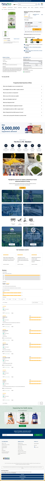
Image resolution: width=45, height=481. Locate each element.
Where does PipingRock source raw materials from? (13, 86)
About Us (35, 445)
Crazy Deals (4, 7)
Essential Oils (36, 7)
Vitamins (15, 7)
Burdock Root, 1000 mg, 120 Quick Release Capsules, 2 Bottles (33, 47)
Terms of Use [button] (20, 447)
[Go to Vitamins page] (10, 418)
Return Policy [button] (20, 446)
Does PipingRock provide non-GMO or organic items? (13, 109)
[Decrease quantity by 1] (26, 29)
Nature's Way (25, 14)
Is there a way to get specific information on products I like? (14, 115)
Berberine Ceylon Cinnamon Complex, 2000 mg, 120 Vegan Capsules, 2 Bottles (33, 51)
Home (2, 9)
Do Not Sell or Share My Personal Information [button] (5, 452)
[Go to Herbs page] (22, 418)
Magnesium (25, 7)
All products (5, 9)
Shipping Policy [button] (20, 443)
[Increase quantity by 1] (31, 29)
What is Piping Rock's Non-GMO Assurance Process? (13, 112)
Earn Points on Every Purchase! (33, 34)
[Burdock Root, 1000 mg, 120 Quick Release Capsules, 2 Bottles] (32, 41)
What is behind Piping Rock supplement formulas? (12, 105)
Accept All (22, 478)
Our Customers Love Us (22, 249)
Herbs (29, 7)
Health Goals (41, 7)
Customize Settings (23, 476)
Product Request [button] (4, 446)
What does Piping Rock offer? (8, 102)
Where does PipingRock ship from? (10, 99)
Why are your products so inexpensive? (10, 92)
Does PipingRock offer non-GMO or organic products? (13, 89)
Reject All (22, 474)
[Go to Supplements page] (35, 418)
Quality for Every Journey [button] (5, 444)
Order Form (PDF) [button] (20, 450)
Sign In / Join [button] (4, 443)
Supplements (20, 7)
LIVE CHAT (36, 447)
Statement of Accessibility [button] (22, 451)
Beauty (32, 7)
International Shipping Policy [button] (22, 444)
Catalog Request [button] (4, 447)
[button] (39, 4)
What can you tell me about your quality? (11, 96)
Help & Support (36, 443)
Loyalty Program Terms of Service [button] (22, 454)
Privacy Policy (14, 472)
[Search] (36, 4)
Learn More (22, 187)
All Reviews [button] (3, 450)
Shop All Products (10, 7)
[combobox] (26, 4)
